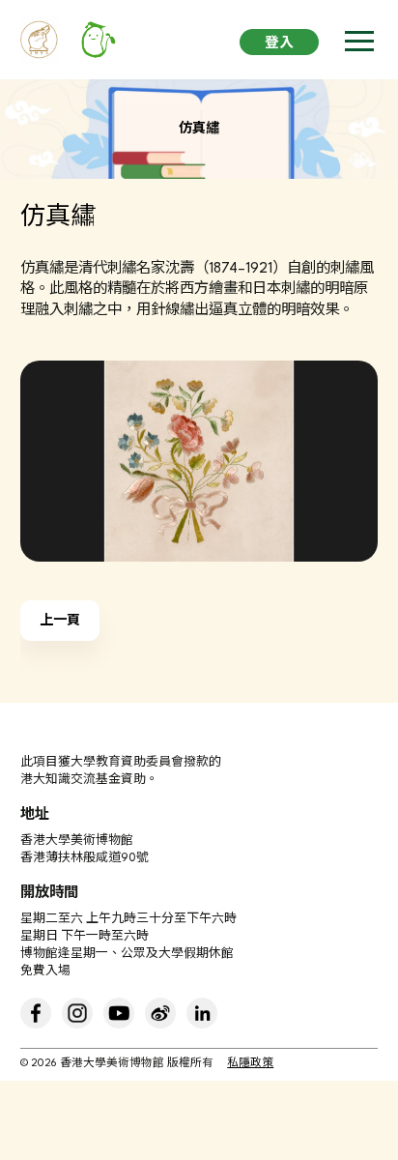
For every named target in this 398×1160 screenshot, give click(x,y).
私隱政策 (250, 1063)
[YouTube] (118, 1013)
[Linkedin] (201, 1013)
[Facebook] (35, 1013)
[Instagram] (77, 1013)
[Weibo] (160, 1013)
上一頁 (60, 621)
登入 (279, 44)
